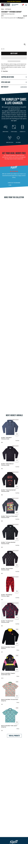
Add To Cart (14, 53)
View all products (14, 736)
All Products (8, 9)
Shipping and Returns (7, 77)
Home (2, 9)
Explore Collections (14, 1)
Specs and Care (5, 82)
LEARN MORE (23, 87)
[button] (14, 57)
